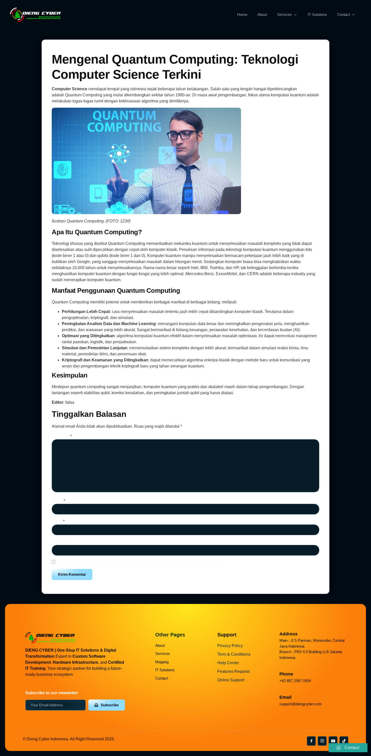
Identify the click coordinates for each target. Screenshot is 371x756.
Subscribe (110, 705)
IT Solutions (317, 14)
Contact (343, 14)
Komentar (62, 436)
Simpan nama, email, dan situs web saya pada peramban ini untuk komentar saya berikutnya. (139, 562)
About (262, 14)
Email (58, 521)
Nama (58, 501)
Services (284, 14)
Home (242, 14)
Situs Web (61, 542)
